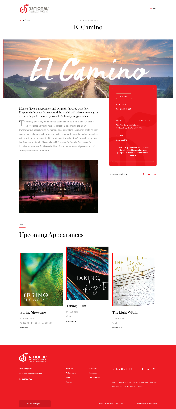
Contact (100, 404)
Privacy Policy (108, 404)
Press (121, 404)
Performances (71, 373)
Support (69, 382)
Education (93, 373)
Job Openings (94, 377)
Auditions (93, 368)
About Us (69, 368)
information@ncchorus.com (32, 373)
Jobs (116, 404)
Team (68, 377)
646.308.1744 (27, 379)
